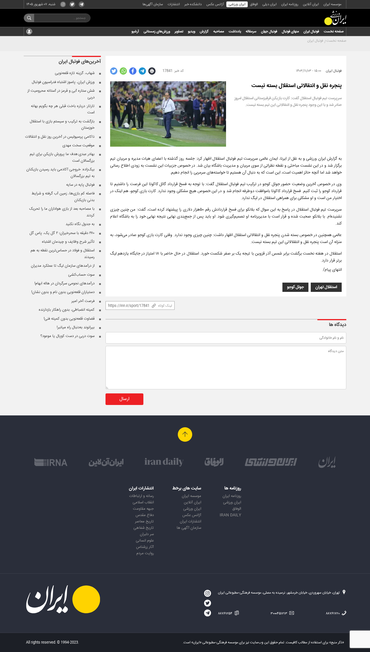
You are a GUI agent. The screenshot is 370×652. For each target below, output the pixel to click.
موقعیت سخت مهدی (78, 145)
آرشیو (135, 31)
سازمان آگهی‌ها (153, 4)
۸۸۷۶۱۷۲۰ (333, 613)
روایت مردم (145, 553)
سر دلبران (147, 534)
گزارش (204, 31)
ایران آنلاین (311, 4)
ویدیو (191, 31)
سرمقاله (251, 31)
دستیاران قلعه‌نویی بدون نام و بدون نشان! (63, 292)
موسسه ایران (332, 4)
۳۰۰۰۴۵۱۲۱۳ (279, 613)
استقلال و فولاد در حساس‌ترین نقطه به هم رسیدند (63, 253)
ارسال (124, 399)
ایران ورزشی (237, 4)
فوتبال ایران (311, 31)
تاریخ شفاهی (144, 528)
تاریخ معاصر (144, 521)
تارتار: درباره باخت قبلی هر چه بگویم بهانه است (63, 109)
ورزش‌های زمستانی (157, 31)
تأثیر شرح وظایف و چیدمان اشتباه (68, 242)
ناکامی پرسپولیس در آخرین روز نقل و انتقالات (60, 137)
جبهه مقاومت (143, 509)
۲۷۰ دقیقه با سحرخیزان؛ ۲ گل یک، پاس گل (62, 233)
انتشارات (174, 4)
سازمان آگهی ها (189, 528)
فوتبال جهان (269, 31)
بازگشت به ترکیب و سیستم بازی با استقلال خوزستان (62, 124)
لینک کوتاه (165, 306)
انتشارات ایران (190, 521)
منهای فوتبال (290, 31)
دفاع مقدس (145, 515)
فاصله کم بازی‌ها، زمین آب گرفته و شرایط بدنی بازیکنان (63, 196)
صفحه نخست (334, 31)
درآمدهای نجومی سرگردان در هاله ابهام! (64, 283)
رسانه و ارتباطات (141, 496)
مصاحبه (218, 31)
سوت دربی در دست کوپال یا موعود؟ (67, 336)
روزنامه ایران (289, 4)
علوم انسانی (145, 540)
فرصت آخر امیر (83, 301)
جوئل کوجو (295, 287)
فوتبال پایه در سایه (80, 185)
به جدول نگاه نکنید (80, 224)
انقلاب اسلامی (143, 502)
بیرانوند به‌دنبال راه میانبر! (76, 327)
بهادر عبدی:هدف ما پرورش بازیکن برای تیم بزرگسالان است (62, 157)
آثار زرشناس (145, 547)
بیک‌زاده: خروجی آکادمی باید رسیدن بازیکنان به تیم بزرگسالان (60, 172)
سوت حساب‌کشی (81, 275)
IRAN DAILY (230, 515)
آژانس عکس (215, 4)
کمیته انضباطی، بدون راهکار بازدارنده (67, 310)
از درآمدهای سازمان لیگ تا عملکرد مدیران (63, 266)
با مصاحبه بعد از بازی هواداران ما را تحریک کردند (62, 212)
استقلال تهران (326, 287)
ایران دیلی (269, 4)
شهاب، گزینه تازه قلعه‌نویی (75, 73)
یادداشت (235, 31)
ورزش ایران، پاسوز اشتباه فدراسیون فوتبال (63, 82)
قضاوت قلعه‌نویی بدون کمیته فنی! (69, 319)
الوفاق (254, 4)
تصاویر (179, 31)
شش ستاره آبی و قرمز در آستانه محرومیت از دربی (61, 94)
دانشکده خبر (193, 4)
